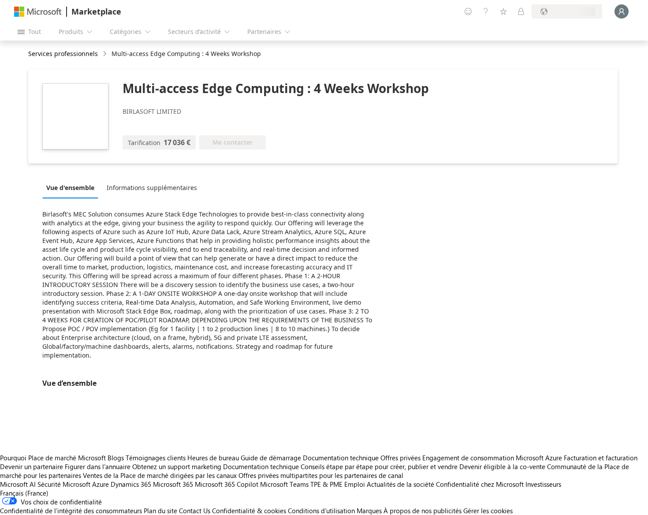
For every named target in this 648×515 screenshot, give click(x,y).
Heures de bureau (213, 457)
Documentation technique (341, 457)
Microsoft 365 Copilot (226, 484)
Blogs (116, 457)
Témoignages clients (156, 457)
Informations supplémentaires (152, 187)
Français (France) (24, 493)
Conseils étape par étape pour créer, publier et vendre (379, 466)
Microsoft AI (18, 484)
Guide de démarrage (271, 457)
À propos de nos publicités (423, 510)
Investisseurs (543, 484)
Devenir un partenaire (31, 466)
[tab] (72, 187)
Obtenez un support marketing (176, 466)
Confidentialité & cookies (249, 510)
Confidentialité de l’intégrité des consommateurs (71, 510)
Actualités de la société (400, 484)
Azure (100, 484)
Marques (369, 510)
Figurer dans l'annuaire (97, 466)
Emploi (354, 484)
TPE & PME (326, 484)
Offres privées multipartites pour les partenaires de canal (320, 475)
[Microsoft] (38, 12)
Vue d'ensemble (70, 187)
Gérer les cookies (488, 510)
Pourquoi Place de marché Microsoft (53, 457)
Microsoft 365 (173, 484)
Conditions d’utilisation (321, 510)
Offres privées (400, 457)
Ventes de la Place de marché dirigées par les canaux (160, 475)
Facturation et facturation (600, 457)
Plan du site (160, 510)
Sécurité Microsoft (63, 484)
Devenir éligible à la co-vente (502, 466)
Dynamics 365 (131, 484)
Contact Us (194, 510)
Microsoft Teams (284, 484)
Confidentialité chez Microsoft (480, 484)
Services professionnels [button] (63, 53)
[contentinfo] (105, 54)
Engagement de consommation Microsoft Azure (493, 457)
